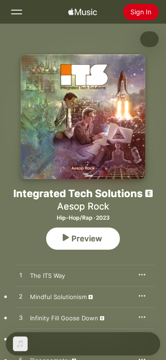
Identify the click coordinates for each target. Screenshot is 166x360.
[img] (82, 12)
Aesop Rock (83, 206)
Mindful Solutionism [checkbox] (58, 296)
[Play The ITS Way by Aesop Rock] (21, 275)
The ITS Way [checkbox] (47, 275)
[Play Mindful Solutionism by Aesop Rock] (21, 297)
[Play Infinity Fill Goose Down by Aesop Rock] (21, 318)
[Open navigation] (16, 12)
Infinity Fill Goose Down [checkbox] (64, 318)
